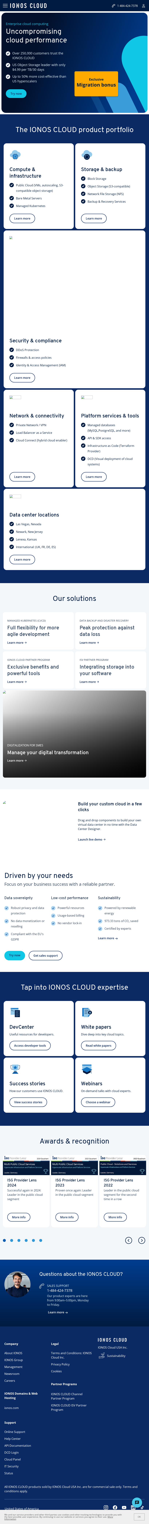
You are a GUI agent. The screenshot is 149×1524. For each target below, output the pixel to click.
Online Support (14, 1432)
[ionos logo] (28, 5)
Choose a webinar (98, 1102)
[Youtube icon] (124, 1508)
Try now (16, 94)
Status (8, 1473)
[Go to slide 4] (26, 1240)
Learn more (22, 218)
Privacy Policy (60, 1364)
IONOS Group (13, 1360)
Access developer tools (30, 1046)
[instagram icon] (106, 1508)
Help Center (12, 1439)
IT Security (11, 1466)
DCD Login (11, 1453)
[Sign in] (144, 6)
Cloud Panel (12, 1459)
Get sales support (45, 956)
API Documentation (17, 1446)
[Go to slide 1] (4, 1240)
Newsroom (11, 1374)
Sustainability (116, 1356)
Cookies (56, 1371)
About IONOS (13, 1353)
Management (13, 1367)
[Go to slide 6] (40, 1240)
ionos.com (11, 1408)
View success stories (28, 1102)
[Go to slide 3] (18, 1240)
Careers (9, 1381)
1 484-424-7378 (127, 6)
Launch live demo (90, 839)
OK (139, 1517)
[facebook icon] (115, 1508)
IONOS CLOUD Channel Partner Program (66, 1396)
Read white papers (98, 1046)
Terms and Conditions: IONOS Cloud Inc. (71, 1355)
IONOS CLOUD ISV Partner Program (69, 1407)
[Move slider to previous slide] (128, 1240)
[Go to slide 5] (33, 1240)
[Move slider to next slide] (141, 1240)
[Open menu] (5, 5)
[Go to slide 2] (11, 1240)
